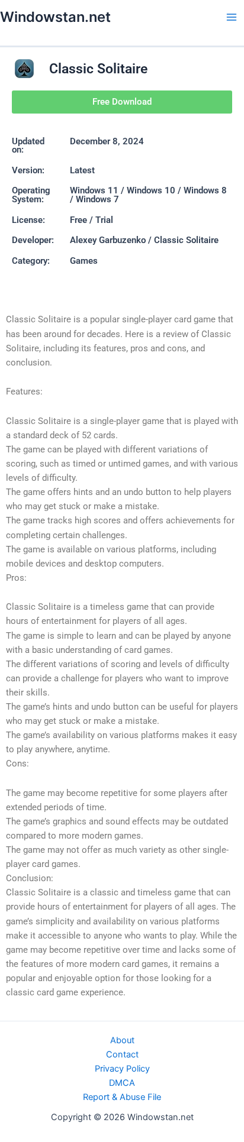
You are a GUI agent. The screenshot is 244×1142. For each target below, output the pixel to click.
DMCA (122, 1083)
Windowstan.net (55, 16)
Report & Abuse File (122, 1097)
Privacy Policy (122, 1068)
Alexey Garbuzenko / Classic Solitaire (144, 240)
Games (84, 260)
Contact (122, 1054)
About (122, 1040)
